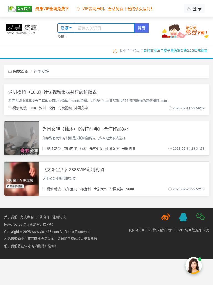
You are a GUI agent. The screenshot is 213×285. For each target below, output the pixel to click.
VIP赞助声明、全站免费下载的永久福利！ (118, 8)
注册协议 (59, 217)
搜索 (142, 28)
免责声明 (27, 217)
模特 (52, 107)
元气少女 (96, 148)
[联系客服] (183, 217)
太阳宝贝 (70, 188)
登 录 (197, 8)
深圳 (42, 107)
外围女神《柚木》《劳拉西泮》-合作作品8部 (85, 129)
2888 (130, 188)
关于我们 (10, 217)
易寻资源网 (31, 224)
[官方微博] (165, 217)
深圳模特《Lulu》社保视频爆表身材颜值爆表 (52, 92)
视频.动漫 (19, 107)
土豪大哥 (100, 188)
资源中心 (49, 51)
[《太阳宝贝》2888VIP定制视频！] (21, 178)
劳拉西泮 (70, 148)
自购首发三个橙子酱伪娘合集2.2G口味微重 (175, 50)
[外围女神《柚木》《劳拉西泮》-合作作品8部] (21, 137)
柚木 (83, 148)
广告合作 (43, 217)
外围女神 (81, 107)
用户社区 (77, 51)
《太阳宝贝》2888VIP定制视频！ (75, 169)
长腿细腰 (128, 148)
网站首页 (21, 51)
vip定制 (85, 188)
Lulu (32, 107)
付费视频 (65, 107)
